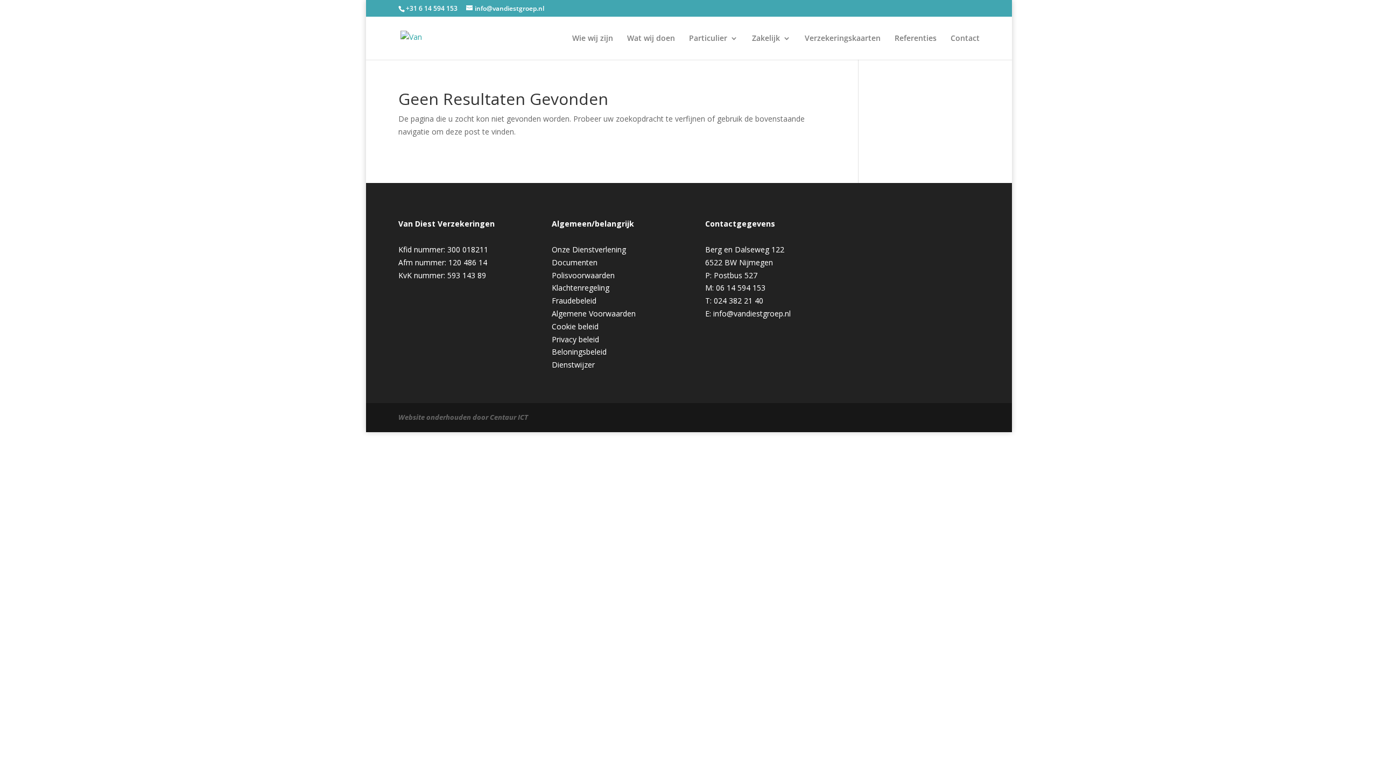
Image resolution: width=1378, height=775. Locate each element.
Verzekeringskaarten (843, 38)
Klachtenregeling (580, 288)
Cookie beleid (575, 326)
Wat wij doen (651, 38)
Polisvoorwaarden (583, 275)
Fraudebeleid (574, 300)
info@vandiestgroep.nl (752, 313)
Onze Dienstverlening (589, 249)
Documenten (574, 262)
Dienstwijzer (573, 365)
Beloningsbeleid (579, 352)
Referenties (916, 38)
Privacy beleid (575, 339)
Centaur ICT (509, 417)
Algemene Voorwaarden (594, 313)
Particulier (708, 38)
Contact (965, 38)
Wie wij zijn (592, 38)
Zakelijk (766, 38)
